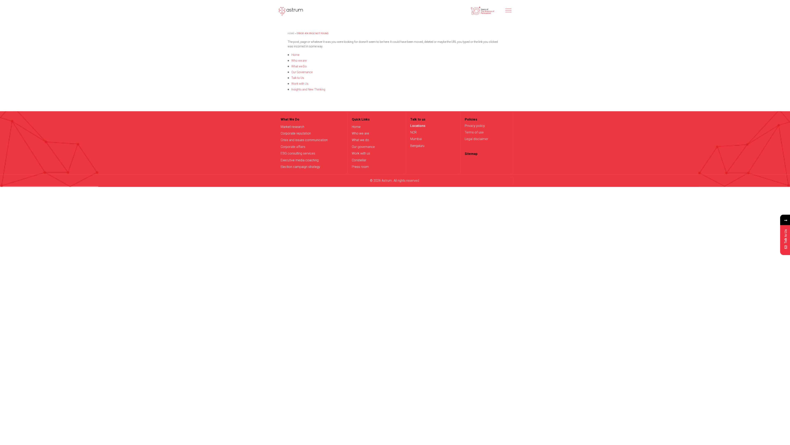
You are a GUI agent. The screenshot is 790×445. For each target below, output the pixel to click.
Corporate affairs (293, 147)
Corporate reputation (296, 133)
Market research (292, 127)
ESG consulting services (298, 153)
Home (291, 33)
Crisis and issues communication (304, 140)
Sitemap (471, 154)
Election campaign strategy (300, 167)
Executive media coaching (300, 160)
